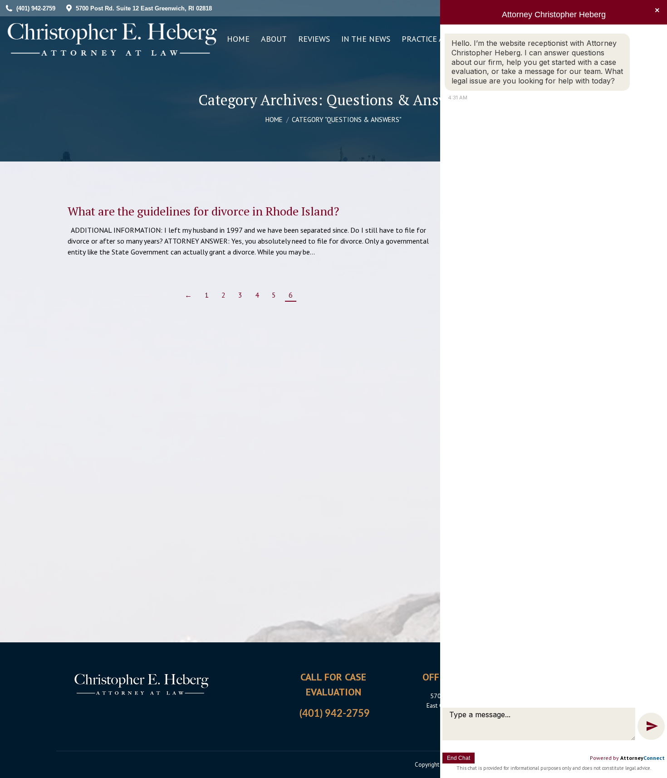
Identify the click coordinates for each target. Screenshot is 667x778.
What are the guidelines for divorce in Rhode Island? (203, 211)
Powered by (627, 757)
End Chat (458, 758)
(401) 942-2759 (334, 714)
